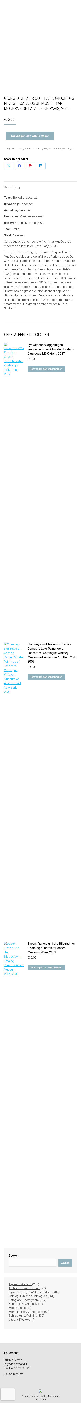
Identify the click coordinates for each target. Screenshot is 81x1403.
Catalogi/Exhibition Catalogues (32, 148)
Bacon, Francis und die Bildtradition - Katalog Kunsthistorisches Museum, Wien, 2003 (51, 948)
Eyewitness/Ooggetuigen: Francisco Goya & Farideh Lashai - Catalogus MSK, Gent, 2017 (51, 349)
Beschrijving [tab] (12, 187)
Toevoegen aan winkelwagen (30, 135)
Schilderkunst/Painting (59, 148)
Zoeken (13, 1255)
